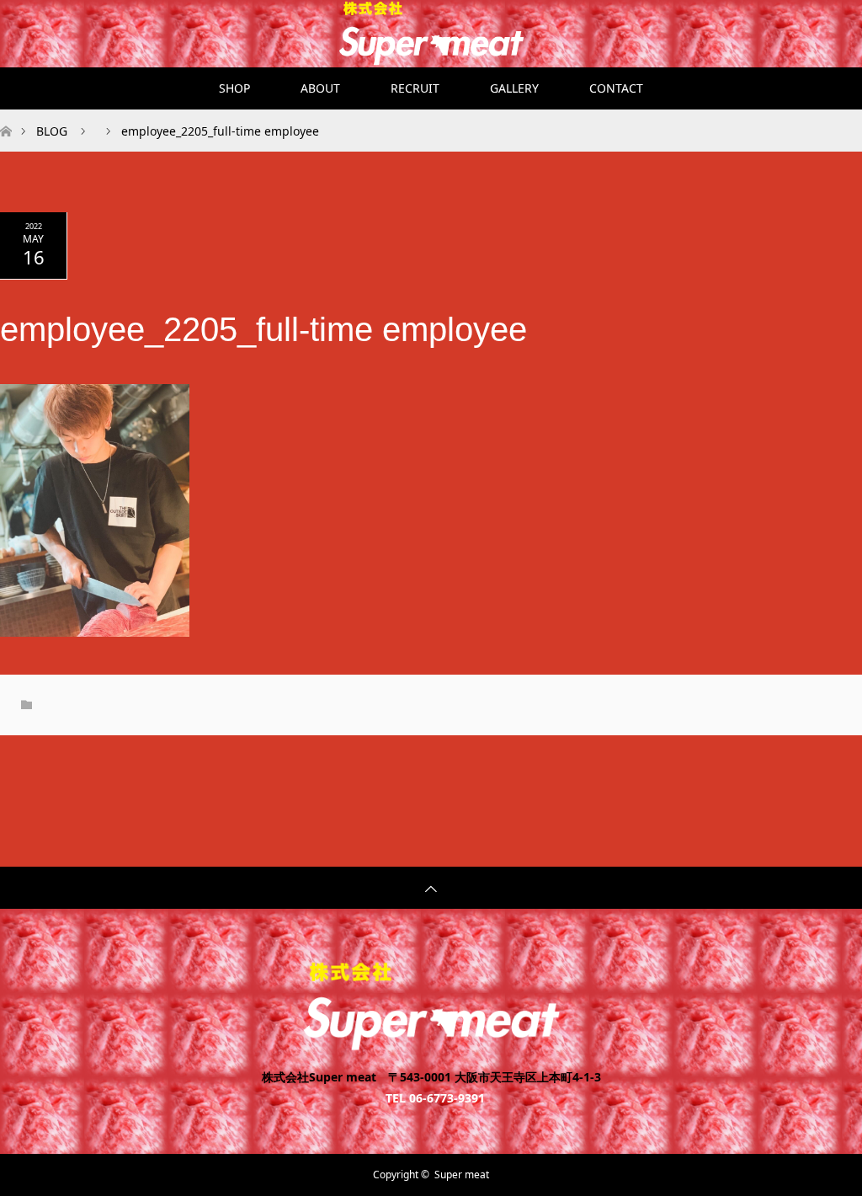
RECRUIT (415, 88)
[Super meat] (430, 1044)
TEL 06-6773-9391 (435, 1096)
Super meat (461, 1174)
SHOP (234, 88)
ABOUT (320, 88)
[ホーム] (5, 115)
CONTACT (616, 88)
